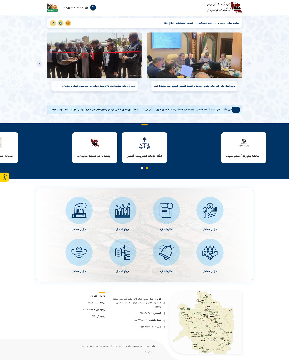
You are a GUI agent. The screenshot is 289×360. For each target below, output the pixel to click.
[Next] (39, 64)
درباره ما (221, 23)
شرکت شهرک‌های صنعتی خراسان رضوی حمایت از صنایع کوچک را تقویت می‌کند (122, 110)
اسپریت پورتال (149, 351)
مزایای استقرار (210, 229)
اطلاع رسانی (168, 23)
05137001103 (140, 320)
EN (52, 23)
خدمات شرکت (205, 23)
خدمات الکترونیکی (184, 23)
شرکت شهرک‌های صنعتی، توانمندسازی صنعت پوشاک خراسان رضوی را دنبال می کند (201, 110)
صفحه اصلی (233, 23)
